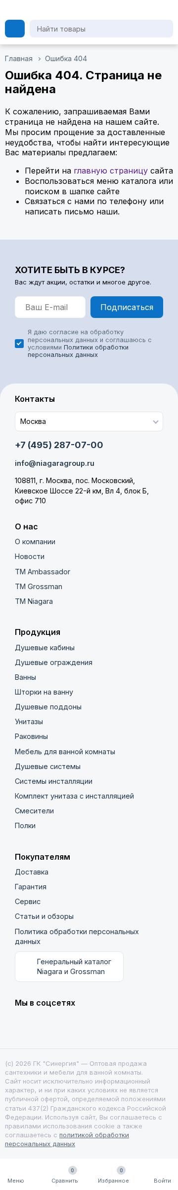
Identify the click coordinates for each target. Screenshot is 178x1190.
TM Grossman (38, 586)
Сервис (28, 901)
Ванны (25, 677)
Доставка (31, 872)
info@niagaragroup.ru (54, 463)
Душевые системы (48, 766)
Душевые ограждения (53, 662)
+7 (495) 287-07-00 (59, 445)
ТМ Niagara (34, 601)
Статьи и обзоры (44, 916)
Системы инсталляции (53, 781)
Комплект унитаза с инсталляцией (74, 796)
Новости (29, 556)
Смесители (34, 810)
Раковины (31, 736)
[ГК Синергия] (65, 9)
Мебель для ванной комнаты (65, 751)
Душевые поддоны (48, 706)
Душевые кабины (45, 647)
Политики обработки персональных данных (78, 351)
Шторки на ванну (44, 692)
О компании (35, 541)
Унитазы (29, 721)
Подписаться (126, 307)
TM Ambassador (42, 571)
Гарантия (30, 886)
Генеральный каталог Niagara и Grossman (74, 966)
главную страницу (111, 170)
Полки (25, 825)
